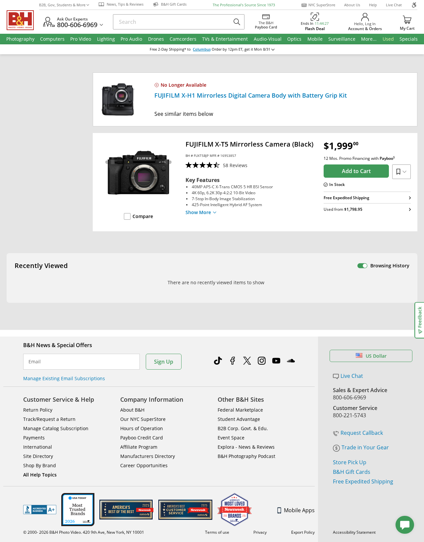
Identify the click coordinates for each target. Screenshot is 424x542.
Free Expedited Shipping (363, 481)
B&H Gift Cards (351, 471)
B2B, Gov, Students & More (62, 4)
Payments (34, 437)
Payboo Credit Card (141, 437)
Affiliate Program (138, 447)
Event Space (231, 437)
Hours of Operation (141, 428)
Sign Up (163, 361)
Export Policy (303, 532)
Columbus (202, 49)
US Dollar (376, 356)
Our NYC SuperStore (143, 419)
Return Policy (37, 410)
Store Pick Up (349, 462)
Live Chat (394, 4)
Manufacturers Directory (147, 456)
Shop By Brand (39, 465)
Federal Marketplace (240, 410)
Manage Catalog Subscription (55, 428)
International (37, 447)
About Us (352, 4)
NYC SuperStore (321, 4)
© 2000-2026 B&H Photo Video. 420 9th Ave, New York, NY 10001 (83, 532)
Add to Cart (356, 171)
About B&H (132, 410)
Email (34, 361)
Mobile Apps (299, 510)
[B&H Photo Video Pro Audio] (23, 20)
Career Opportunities (144, 465)
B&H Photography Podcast (246, 456)
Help (373, 4)
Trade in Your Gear (365, 447)
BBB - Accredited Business (39, 510)
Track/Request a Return (49, 419)
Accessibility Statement (354, 532)
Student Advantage (239, 419)
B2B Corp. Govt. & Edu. (243, 428)
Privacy (260, 532)
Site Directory (38, 456)
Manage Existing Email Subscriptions (64, 378)
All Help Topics (40, 475)
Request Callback (362, 432)
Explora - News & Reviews (246, 447)
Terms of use (217, 532)
